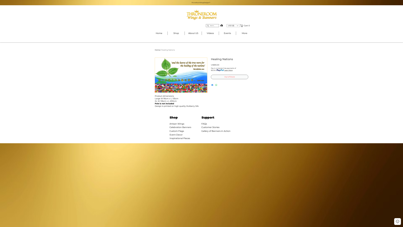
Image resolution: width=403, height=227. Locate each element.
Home (157, 50)
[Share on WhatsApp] (216, 85)
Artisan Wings (176, 124)
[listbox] (233, 25)
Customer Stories (210, 127)
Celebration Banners (180, 127)
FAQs (204, 124)
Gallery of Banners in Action (215, 131)
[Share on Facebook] (212, 85)
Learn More (228, 70)
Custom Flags (176, 131)
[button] (233, 25)
